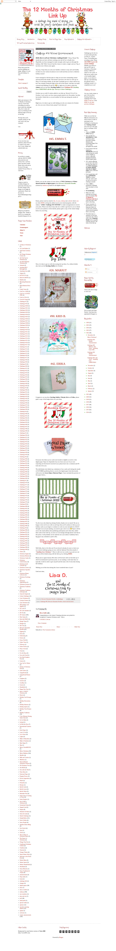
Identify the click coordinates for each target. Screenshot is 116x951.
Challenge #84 (23, 515)
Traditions (22, 848)
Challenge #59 (23, 454)
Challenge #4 (23, 411)
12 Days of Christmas (25, 244)
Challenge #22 (23, 370)
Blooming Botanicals (25, 282)
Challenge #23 (23, 372)
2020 (87, 397)
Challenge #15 (23, 353)
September (91, 370)
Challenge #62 (23, 463)
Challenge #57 (23, 450)
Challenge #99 (23, 549)
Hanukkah (22, 687)
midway (22, 892)
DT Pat (21, 612)
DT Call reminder (24, 610)
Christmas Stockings (25, 577)
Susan (21, 233)
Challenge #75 (23, 493)
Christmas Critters (24, 567)
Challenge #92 (23, 534)
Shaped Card (23, 807)
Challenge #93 (44, 601)
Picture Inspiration (24, 778)
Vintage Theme (24, 852)
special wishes (23, 902)
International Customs (25, 726)
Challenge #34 (23, 398)
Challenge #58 (23, 452)
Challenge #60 (23, 459)
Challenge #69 (23, 478)
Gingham (22, 678)
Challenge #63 (23, 465)
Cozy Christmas (24, 598)
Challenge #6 (23, 456)
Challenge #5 (23, 433)
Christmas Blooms (24, 556)
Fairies (21, 638)
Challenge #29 (23, 385)
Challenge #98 (23, 547)
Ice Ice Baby (23, 720)
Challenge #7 (23, 480)
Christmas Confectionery (23, 561)
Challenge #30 (23, 390)
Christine (22, 224)
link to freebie (23, 889)
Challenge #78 (23, 500)
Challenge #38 (23, 407)
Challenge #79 (23, 502)
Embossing (22, 635)
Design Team (23, 621)
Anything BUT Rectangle (23, 268)
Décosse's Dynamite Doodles (55, 601)
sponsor (22, 905)
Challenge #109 (24, 325)
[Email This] (67, 599)
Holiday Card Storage (25, 697)
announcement (23, 874)
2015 (87, 409)
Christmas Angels (24, 553)
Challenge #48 (23, 428)
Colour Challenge (24, 596)
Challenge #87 (23, 521)
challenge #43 (23, 881)
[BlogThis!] (69, 599)
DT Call (22, 608)
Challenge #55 (23, 446)
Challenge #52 (23, 439)
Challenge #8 (23, 504)
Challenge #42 (23, 418)
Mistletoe (22, 759)
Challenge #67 (23, 474)
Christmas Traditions (25, 586)
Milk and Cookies (24, 757)
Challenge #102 (24, 310)
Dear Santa (22, 617)
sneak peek (22, 900)
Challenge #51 (23, 437)
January (90, 391)
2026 (87, 322)
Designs (22, 623)
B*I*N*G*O (23, 275)
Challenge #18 (23, 359)
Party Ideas (22, 772)
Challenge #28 (23, 383)
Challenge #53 (23, 441)
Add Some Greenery (25, 250)
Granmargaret (24, 227)
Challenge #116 (24, 342)
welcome (22, 913)
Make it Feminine (24, 741)
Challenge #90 (23, 530)
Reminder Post (23, 793)
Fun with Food (23, 655)
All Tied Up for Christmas (24, 258)
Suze (21, 235)
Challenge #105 (24, 316)
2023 (87, 330)
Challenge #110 (24, 329)
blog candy (22, 876)
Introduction (30, 39)
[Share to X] (71, 599)
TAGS (21, 832)
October (90, 368)
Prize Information (69, 39)
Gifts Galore (23, 670)
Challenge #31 (23, 392)
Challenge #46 (23, 424)
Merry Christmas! (92, 337)
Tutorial (22, 850)
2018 (87, 402)
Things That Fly (24, 842)
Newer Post (39, 627)
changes (22, 883)
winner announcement (68, 601)
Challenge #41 (23, 416)
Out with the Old (24, 769)
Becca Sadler (43, 613)
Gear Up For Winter (25, 663)
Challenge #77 (23, 497)
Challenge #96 (23, 543)
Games (21, 661)
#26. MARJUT (58, 270)
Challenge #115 (24, 340)
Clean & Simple (24, 594)
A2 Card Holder (24, 248)
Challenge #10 (23, 303)
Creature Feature (24, 600)
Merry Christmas (24, 751)
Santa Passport (23, 799)
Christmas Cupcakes (25, 569)
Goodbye (22, 683)
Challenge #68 (23, 476)
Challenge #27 (23, 381)
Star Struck (23, 828)
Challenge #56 (23, 448)
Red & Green (23, 789)
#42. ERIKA (58, 363)
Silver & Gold (23, 814)
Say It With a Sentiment (23, 802)
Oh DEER (22, 767)
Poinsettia (22, 782)
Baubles (22, 279)
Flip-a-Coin (23, 648)
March (89, 386)
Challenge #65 (23, 469)
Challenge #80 (23, 506)
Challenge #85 (23, 517)
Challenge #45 (23, 422)
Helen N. (22, 230)
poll (21, 898)
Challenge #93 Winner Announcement (92, 341)
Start (21, 830)
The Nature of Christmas (23, 839)
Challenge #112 (24, 334)
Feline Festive (23, 646)
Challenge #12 (23, 347)
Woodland (22, 866)
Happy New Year (24, 689)
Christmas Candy (24, 558)
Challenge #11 (23, 327)
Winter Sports (23, 862)
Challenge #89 (23, 525)
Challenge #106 (24, 319)
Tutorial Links (41, 43)
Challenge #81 (23, 508)
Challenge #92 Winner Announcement (92, 354)
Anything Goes (23, 271)
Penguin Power (24, 776)
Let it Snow (23, 734)
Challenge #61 (23, 461)
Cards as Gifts (23, 297)
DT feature (22, 615)
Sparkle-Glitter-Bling (25, 824)
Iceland (21, 722)
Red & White (23, 791)
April (89, 383)
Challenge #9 (23, 528)
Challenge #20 (23, 366)
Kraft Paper (23, 730)
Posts (87, 269)
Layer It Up (23, 732)
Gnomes (22, 680)
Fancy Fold (23, 640)
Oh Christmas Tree (24, 765)
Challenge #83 (23, 513)
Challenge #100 (24, 306)
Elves (21, 633)
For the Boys (23, 653)
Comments (89, 272)
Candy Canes (23, 289)
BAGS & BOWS (24, 277)
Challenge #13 (23, 349)
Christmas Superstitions (23, 581)
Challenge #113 (24, 336)
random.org (45, 185)
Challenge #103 (24, 312)
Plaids (21, 780)
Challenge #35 (23, 400)
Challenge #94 (23, 538)
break (21, 879)
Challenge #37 (23, 405)
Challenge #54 (23, 444)
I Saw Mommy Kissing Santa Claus (26, 717)
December (90, 335)
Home (58, 627)
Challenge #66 (23, 472)
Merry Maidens (24, 753)
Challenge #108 (24, 323)
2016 (87, 407)
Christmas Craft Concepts (24, 564)
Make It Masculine (24, 738)
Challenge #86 (23, 519)
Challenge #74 (23, 491)
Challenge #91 (23, 532)
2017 (87, 404)
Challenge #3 (23, 387)
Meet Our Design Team (55, 39)
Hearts (21, 695)
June (89, 378)
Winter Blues (23, 860)
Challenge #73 (23, 489)
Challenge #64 (23, 467)
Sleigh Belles (23, 818)
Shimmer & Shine (24, 811)
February (22, 644)
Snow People (23, 822)
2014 (87, 412)
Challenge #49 (23, 431)
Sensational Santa (24, 805)
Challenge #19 (23, 362)
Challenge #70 (23, 482)
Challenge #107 (24, 321)
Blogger (61, 937)
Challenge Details (42, 39)
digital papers (23, 885)
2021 (87, 394)
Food (21, 651)
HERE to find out (88, 100)
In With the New (24, 724)
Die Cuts (22, 625)
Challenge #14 (23, 351)
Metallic (22, 755)
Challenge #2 (23, 364)
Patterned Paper (24, 774)
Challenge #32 (23, 394)
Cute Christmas (24, 602)
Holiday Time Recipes (25, 709)
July (89, 375)
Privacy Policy (20, 39)
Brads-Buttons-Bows (25, 285)
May (21, 745)
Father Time (23, 642)
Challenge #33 (23, 396)
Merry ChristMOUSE (25, 747)
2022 (87, 332)
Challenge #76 (23, 495)
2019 (87, 399)
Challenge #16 (23, 355)
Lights (21, 736)
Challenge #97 (23, 545)
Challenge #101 (24, 308)
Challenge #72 (23, 487)
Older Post (77, 627)
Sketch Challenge (24, 816)
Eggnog (22, 631)
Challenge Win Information (84, 39)
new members (23, 894)
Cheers (21, 551)
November (91, 365)
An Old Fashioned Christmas (24, 262)
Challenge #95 (23, 541)
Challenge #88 (23, 523)
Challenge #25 (23, 377)
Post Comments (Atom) (49, 630)
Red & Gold (23, 787)
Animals (22, 265)
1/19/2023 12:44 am (45, 619)
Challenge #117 (24, 344)
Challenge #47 (23, 426)
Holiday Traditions (24, 712)
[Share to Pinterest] (74, 599)
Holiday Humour (24, 704)
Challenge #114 (24, 338)
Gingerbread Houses (25, 674)
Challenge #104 (24, 314)
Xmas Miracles (23, 868)
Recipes (22, 785)
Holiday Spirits (24, 706)
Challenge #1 (23, 301)
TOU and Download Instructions (25, 43)
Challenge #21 (23, 368)
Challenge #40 (23, 413)
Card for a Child (24, 291)
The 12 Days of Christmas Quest (24, 835)
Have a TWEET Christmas (24, 692)
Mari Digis (22, 743)
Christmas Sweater (24, 584)
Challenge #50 (23, 435)
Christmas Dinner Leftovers (24, 574)
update (21, 910)
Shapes (21, 809)
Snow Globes (23, 820)
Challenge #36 (23, 403)
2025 (87, 325)
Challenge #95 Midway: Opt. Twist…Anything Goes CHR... (92, 347)
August (21, 273)
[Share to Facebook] (72, 599)
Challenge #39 (23, 409)
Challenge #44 (23, 420)
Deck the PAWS (24, 619)
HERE (42, 203)
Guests (21, 685)
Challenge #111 (24, 331)
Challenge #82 (23, 510)
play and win (23, 896)
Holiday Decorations (25, 701)
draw (21, 887)
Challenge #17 (23, 357)
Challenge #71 (23, 484)
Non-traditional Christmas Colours (24, 762)
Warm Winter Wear (25, 854)
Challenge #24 (23, 375)
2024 (87, 327)
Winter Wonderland (25, 864)
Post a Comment (42, 623)
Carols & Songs (24, 299)
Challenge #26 (23, 379)
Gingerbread (23, 672)
